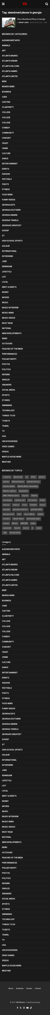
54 (46, 22)
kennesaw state (33, 519)
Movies (5, 297)
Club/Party (8, 107)
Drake (42, 500)
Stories (6, 400)
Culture (6, 153)
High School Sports (12, 241)
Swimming (7, 405)
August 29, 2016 (36, 22)
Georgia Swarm (9, 215)
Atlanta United (10, 76)
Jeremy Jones (24, 22)
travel (39, 528)
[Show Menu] (3, 4)
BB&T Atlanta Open (11, 495)
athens (42, 477)
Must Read (7, 323)
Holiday (6, 246)
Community (8, 133)
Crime (5, 148)
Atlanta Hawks (9, 71)
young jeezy (15, 532)
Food (25, 505)
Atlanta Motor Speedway (28, 486)
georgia (6, 509)
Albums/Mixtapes (11, 40)
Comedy (6, 128)
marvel (6, 523)
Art (4, 51)
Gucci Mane (29, 514)
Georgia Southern (11, 210)
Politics (6, 369)
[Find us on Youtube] (27, 1007)
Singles (6, 380)
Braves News (8, 86)
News (4, 338)
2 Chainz (6, 477)
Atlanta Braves (10, 56)
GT (3, 236)
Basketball (23, 491)
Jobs (4, 261)
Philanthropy (9, 359)
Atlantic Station (9, 491)
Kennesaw (7, 266)
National (6, 328)
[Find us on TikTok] (31, 1007)
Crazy (5, 143)
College (6, 112)
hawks (40, 514)
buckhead (7, 500)
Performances (9, 354)
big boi (25, 495)
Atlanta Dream (9, 61)
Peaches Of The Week (12, 349)
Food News (7, 195)
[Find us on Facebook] (17, 1007)
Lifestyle (6, 272)
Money (5, 292)
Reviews (6, 374)
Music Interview (10, 308)
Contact (38, 988)
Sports (6, 395)
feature (16, 505)
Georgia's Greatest (11, 225)
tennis (26, 528)
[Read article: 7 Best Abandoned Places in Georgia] (8, 22)
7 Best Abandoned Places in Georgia (31, 19)
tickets (6, 421)
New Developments (11, 333)
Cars (4, 97)
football (33, 505)
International (9, 251)
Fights (5, 184)
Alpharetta (18, 477)
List (4, 277)
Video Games (8, 446)
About (10, 988)
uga (4, 532)
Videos (5, 452)
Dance (5, 158)
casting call (20, 500)
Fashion (6, 174)
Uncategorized (10, 441)
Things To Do (8, 416)
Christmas (32, 500)
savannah (7, 528)
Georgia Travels (10, 220)
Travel (5, 426)
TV (3, 431)
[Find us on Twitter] (20, 1007)
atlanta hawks (8, 486)
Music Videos (8, 318)
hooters (6, 519)
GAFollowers (20, 1002)
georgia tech (8, 514)
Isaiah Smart (18, 519)
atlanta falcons (33, 482)
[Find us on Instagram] (24, 1007)
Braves (34, 495)
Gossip (5, 230)
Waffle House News (11, 457)
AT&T (33, 477)
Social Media (8, 390)
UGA (4, 436)
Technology (8, 410)
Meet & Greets (9, 287)
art (27, 477)
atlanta (6, 482)
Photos (6, 364)
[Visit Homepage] (25, 4)
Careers (29, 988)
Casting (6, 102)
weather (6, 462)
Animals (6, 45)
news (33, 523)
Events (5, 169)
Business (6, 92)
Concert (6, 138)
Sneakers (6, 385)
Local (5, 282)
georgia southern (20, 509)
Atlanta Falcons (10, 66)
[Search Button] (46, 4)
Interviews (7, 256)
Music (5, 302)
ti (32, 528)
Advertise (19, 988)
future (42, 505)
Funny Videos (8, 200)
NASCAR (24, 523)
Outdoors (7, 344)
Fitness (6, 189)
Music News (8, 313)
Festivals (7, 179)
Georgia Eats (8, 205)
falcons (6, 505)
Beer (4, 81)
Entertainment (10, 164)
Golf (19, 514)
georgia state (36, 509)
